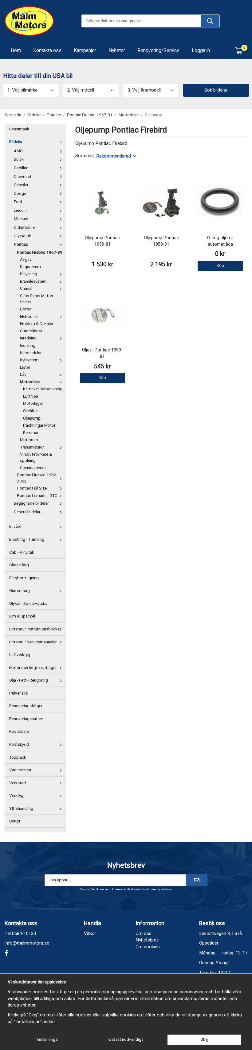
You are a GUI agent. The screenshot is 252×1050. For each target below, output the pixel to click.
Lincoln (20, 210)
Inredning (28, 338)
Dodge (20, 194)
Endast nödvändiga (126, 1039)
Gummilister (31, 331)
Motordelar (30, 382)
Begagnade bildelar (31, 503)
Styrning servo (33, 468)
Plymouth (22, 236)
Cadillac (21, 168)
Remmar (30, 433)
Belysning (28, 274)
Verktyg (16, 796)
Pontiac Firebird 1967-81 (39, 252)
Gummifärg (19, 591)
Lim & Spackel (22, 616)
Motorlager (33, 403)
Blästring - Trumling (26, 539)
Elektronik (29, 317)
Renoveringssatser (26, 719)
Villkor (90, 933)
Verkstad (17, 783)
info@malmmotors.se (27, 943)
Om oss (144, 933)
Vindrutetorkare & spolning (36, 457)
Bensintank (19, 129)
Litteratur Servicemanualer (33, 642)
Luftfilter (30, 396)
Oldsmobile (24, 227)
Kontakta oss (47, 50)
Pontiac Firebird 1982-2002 (37, 478)
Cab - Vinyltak (21, 552)
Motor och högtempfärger (33, 668)
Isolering (27, 345)
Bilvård (15, 526)
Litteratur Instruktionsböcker (35, 629)
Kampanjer (85, 50)
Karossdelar (30, 353)
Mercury (21, 219)
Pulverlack (18, 693)
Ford (18, 202)
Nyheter (116, 50)
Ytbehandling (21, 809)
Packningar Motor (39, 425)
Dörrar (25, 309)
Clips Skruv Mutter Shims (36, 299)
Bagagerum (30, 267)
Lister (25, 367)
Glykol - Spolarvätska (28, 604)
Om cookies (148, 946)
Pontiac (21, 244)
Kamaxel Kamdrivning (42, 389)
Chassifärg (19, 565)
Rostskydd (19, 744)
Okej (204, 1039)
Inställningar (48, 1039)
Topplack (17, 757)
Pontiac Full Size (32, 488)
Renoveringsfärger (25, 706)
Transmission (32, 447)
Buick (19, 159)
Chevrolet (22, 177)
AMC (18, 151)
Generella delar (27, 512)
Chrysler (21, 185)
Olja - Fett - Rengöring (28, 680)
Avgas (26, 259)
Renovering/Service (158, 50)
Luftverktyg (19, 655)
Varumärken (20, 770)
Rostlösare (19, 731)
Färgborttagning (24, 578)
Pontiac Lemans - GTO (37, 496)
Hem (16, 50)
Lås (23, 374)
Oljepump (32, 418)
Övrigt (14, 821)
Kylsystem (29, 360)
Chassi (26, 288)
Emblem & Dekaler (36, 324)
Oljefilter (30, 411)
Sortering (84, 156)
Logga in (201, 50)
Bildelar (15, 142)
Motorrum (29, 440)
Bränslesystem (33, 281)
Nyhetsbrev (147, 940)
